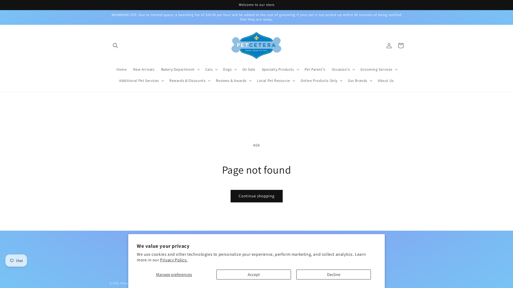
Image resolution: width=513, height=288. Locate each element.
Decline (333, 274)
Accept (254, 274)
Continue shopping (257, 195)
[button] (115, 45)
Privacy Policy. (174, 260)
